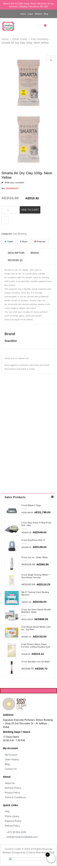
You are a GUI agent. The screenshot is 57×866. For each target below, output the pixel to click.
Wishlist (38, 14)
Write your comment (14, 182)
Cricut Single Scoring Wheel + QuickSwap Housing (35, 576)
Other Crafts (19, 39)
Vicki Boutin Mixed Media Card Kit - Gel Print (36, 628)
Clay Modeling (39, 39)
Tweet (10, 241)
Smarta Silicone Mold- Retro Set (35, 414)
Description (15, 253)
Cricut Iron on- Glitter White (34, 557)
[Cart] (44, 26)
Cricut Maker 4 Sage (31, 505)
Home (23, 14)
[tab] (14, 253)
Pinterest (41, 241)
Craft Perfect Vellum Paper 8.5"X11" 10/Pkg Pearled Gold (35, 645)
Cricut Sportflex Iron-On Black (35, 661)
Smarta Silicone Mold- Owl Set (21, 414)
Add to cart (30, 210)
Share (24, 241)
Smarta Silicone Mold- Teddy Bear (8, 461)
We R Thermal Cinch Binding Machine (35, 593)
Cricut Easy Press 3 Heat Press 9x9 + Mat (36, 523)
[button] (5, 13)
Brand (35, 253)
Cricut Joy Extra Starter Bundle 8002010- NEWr (36, 610)
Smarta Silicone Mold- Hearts (8, 414)
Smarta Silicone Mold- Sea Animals (49, 414)
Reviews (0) (15, 260)
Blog (46, 14)
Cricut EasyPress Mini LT (33, 540)
